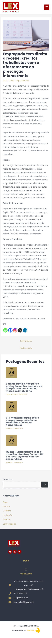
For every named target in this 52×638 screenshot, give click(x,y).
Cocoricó (31, 630)
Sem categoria (9, 523)
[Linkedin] (25, 330)
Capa (18, 80)
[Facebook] (10, 330)
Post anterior (26, 341)
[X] (20, 330)
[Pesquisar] (44, 484)
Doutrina (7, 510)
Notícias (25, 80)
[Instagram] (15, 330)
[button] (26, 569)
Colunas (6, 506)
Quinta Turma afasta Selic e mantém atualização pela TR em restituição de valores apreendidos (24, 455)
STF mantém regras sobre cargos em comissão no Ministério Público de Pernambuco (22, 421)
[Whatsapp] (5, 330)
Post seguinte (26, 348)
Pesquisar (7, 479)
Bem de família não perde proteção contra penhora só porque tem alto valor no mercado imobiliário (24, 387)
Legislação (7, 515)
